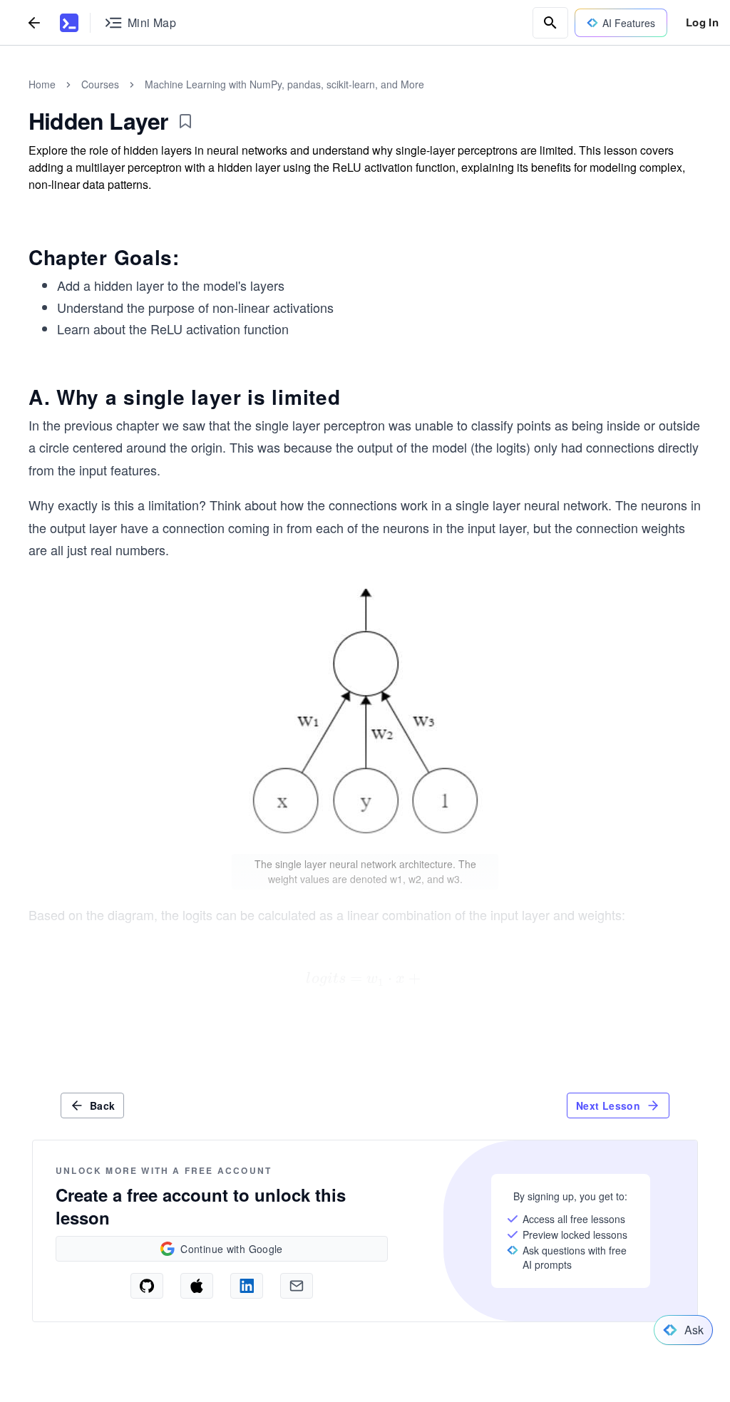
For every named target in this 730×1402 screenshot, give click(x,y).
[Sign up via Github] (146, 1286)
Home (42, 84)
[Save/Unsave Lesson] (185, 121)
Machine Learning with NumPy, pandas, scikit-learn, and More (284, 84)
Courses (100, 84)
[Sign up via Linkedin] (246, 1286)
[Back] (34, 22)
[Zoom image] (365, 718)
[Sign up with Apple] (196, 1286)
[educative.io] (69, 23)
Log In (702, 22)
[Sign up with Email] (296, 1286)
